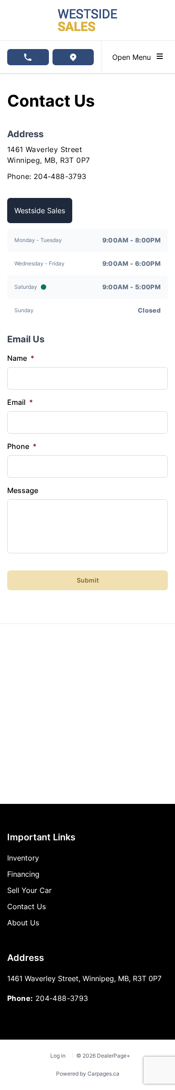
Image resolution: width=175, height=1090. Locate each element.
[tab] (39, 210)
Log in (58, 1055)
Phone (21, 446)
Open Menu (133, 57)
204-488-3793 (60, 176)
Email (20, 402)
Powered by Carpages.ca (87, 1073)
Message (22, 490)
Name (20, 358)
